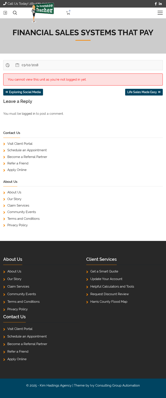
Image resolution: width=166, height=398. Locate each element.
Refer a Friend (17, 163)
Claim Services (18, 205)
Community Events (21, 212)
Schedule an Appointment (27, 150)
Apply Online (17, 170)
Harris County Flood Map (108, 302)
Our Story (14, 199)
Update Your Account (106, 279)
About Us (14, 192)
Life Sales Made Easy (142, 92)
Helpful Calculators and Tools (112, 286)
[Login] (5, 13)
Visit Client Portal (19, 144)
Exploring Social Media (25, 92)
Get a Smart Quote (104, 271)
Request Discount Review (109, 294)
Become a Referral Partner (27, 157)
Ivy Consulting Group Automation (115, 385)
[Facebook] (156, 3)
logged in (28, 113)
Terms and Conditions (23, 219)
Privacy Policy (17, 225)
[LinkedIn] (160, 3)
